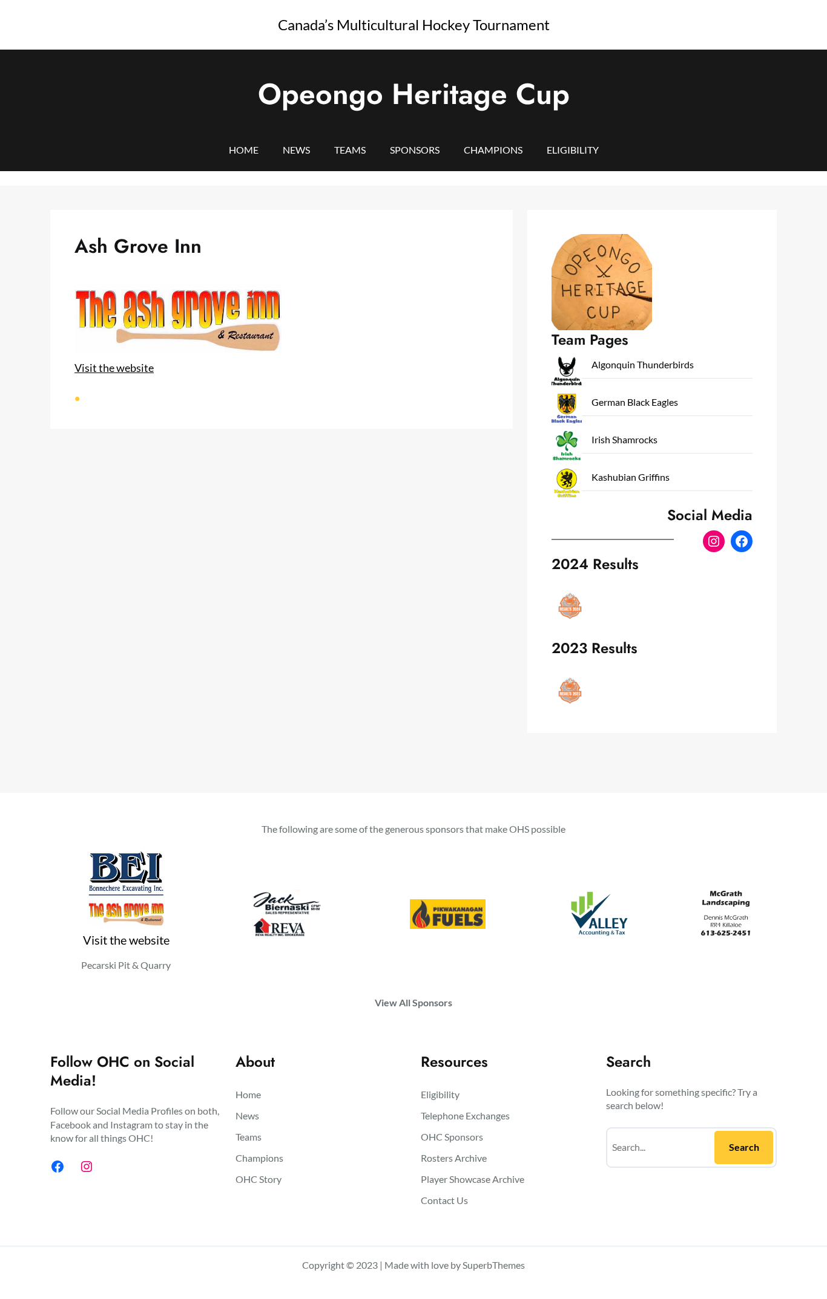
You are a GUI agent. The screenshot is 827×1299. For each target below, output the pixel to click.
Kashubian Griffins (630, 477)
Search (744, 1147)
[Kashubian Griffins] (567, 486)
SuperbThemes (494, 1265)
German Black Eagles (634, 402)
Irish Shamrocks (624, 439)
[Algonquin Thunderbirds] (567, 373)
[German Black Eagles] (567, 411)
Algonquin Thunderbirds (642, 364)
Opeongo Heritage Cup (414, 94)
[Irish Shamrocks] (567, 448)
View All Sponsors (413, 1002)
